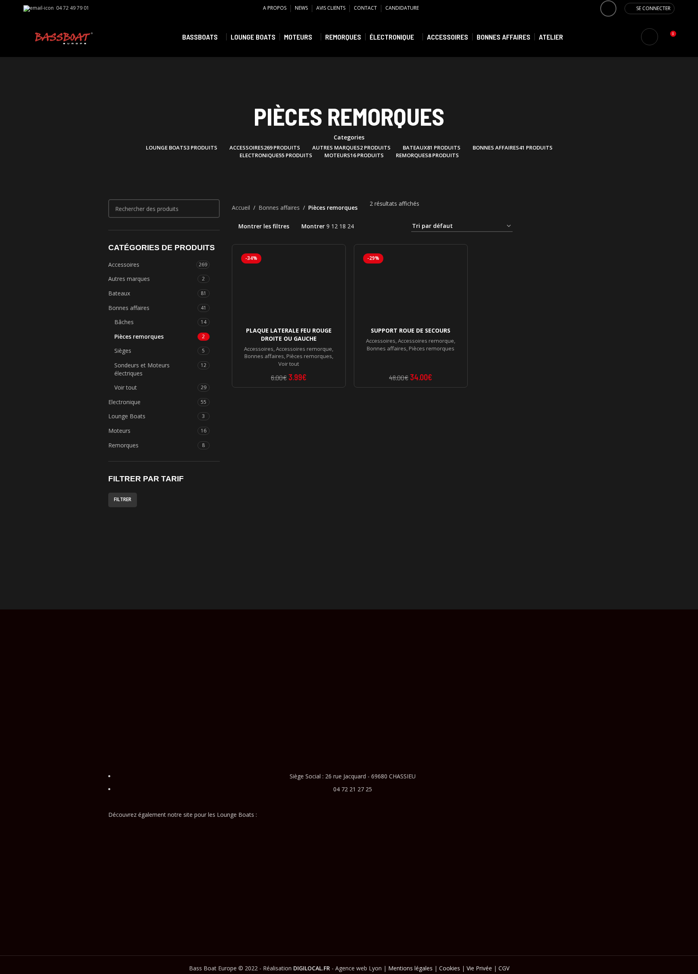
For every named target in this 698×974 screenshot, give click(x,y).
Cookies (449, 968)
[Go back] (349, 91)
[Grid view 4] (395, 226)
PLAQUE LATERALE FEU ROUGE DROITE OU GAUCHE (289, 334)
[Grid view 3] (383, 226)
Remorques (123, 445)
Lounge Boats (126, 416)
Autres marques (129, 279)
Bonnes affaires (128, 308)
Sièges (122, 350)
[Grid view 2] (370, 226)
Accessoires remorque (304, 348)
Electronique (124, 402)
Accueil (241, 207)
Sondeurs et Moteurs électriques (142, 369)
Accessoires (123, 264)
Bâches (124, 322)
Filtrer (122, 499)
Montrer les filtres (263, 226)
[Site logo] (63, 36)
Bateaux (119, 293)
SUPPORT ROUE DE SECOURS (410, 330)
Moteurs (119, 430)
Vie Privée (479, 968)
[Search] (649, 37)
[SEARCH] (210, 208)
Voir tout (125, 387)
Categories (349, 137)
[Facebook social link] (608, 8)
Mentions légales (410, 968)
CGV (503, 968)
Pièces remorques (139, 336)
